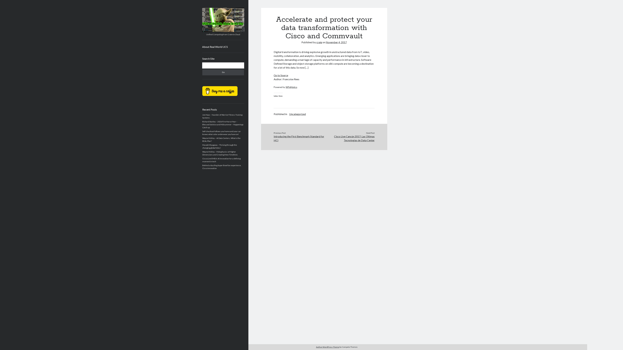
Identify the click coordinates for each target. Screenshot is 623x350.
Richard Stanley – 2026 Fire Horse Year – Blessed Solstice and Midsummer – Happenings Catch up (223, 124)
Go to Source (281, 75)
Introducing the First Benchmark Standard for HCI (299, 138)
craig (319, 42)
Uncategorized (297, 114)
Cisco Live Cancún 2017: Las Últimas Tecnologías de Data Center (354, 138)
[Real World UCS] (223, 30)
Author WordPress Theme (327, 347)
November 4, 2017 (336, 42)
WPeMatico (291, 87)
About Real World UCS (215, 46)
